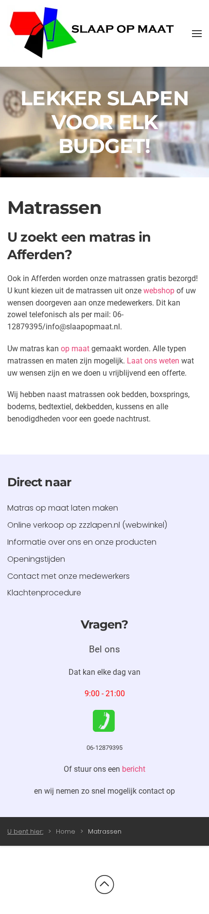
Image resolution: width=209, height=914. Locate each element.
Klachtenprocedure (44, 592)
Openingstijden (36, 559)
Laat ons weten (153, 360)
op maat (75, 348)
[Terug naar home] (92, 33)
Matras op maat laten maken (62, 508)
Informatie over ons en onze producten (82, 542)
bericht (133, 769)
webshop (158, 290)
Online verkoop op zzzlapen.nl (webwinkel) (87, 525)
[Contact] (104, 720)
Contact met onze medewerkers (68, 576)
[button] (197, 33)
